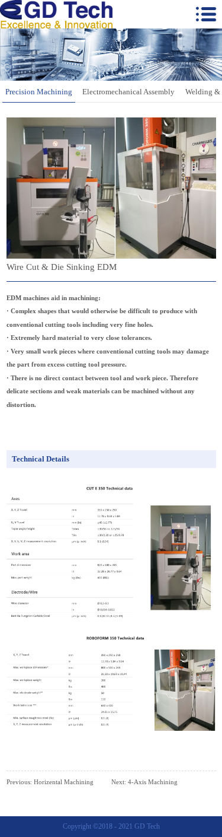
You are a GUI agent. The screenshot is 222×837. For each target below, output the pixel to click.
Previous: (50, 781)
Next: (144, 781)
